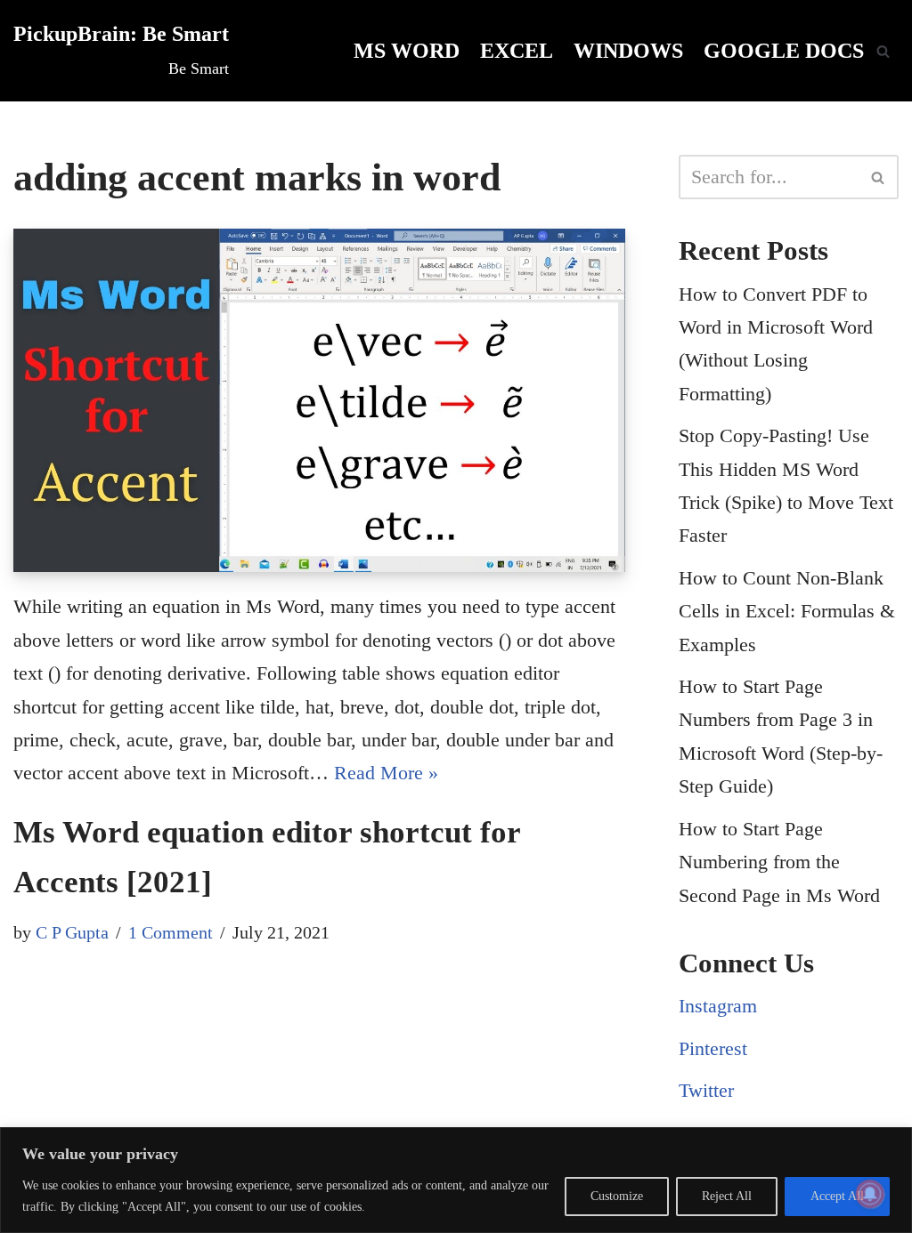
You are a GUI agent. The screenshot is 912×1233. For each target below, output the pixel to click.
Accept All (837, 1196)
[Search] (883, 51)
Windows (628, 50)
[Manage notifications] (870, 1194)
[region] (456, 1180)
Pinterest (713, 1048)
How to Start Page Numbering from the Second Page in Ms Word (779, 862)
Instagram (718, 1006)
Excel (516, 50)
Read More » (386, 773)
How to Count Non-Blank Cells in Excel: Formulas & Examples (787, 611)
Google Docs (784, 50)
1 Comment (170, 932)
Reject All (727, 1196)
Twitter (706, 1090)
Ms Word (407, 50)
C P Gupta (72, 932)
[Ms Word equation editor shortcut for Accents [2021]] (319, 400)
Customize (616, 1196)
